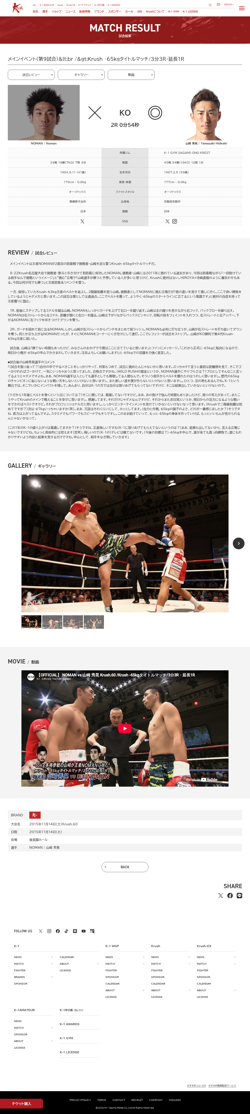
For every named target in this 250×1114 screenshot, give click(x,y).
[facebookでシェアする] (230, 895)
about (64, 964)
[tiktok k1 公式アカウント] (66, 931)
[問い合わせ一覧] (219, 4)
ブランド (99, 11)
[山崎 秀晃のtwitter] (167, 221)
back (125, 867)
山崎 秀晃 (53, 847)
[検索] (211, 5)
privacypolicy (80, 1100)
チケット (21, 1103)
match (19, 964)
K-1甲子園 (99, 5)
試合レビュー (31, 74)
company (156, 1100)
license (65, 970)
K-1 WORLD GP (47, 5)
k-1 (71, 1010)
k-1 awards (69, 1024)
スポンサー (114, 11)
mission (175, 1100)
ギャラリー (81, 74)
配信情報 (84, 11)
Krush (60, 5)
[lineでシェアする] (239, 895)
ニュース (70, 11)
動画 (131, 74)
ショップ (57, 11)
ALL (35, 5)
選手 (45, 11)
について (155, 11)
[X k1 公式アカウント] (40, 931)
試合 (35, 11)
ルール (129, 11)
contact (118, 1100)
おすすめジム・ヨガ (196, 1085)
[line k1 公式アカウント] (75, 931)
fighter (19, 970)
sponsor (20, 983)
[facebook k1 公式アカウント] (57, 931)
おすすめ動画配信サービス (222, 1085)
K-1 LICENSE (190, 11)
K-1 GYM (173, 11)
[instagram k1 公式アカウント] (49, 931)
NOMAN (36, 847)
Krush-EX (70, 5)
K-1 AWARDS (114, 5)
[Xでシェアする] (220, 895)
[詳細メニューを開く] (242, 8)
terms (101, 1100)
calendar (67, 957)
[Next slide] (239, 543)
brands (19, 977)
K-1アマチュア (84, 5)
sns (139, 11)
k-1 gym (66, 1038)
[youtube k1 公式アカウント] (83, 931)
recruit (137, 1100)
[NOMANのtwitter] (82, 221)
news (18, 957)
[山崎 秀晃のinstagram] (174, 221)
